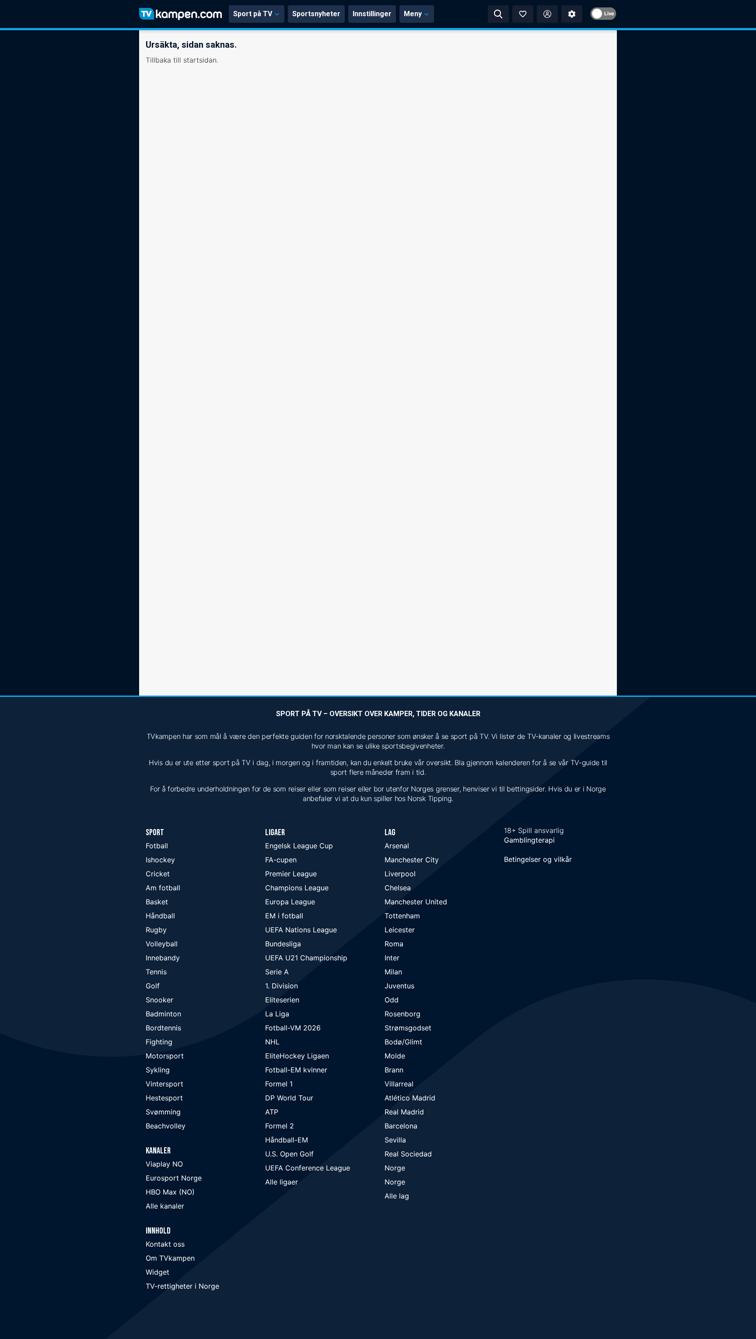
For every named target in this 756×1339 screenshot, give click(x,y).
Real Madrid (404, 1111)
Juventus (399, 985)
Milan (393, 971)
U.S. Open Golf (289, 1153)
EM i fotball (284, 915)
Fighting (159, 1041)
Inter (392, 957)
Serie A (277, 971)
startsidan (200, 60)
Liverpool (400, 873)
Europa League (290, 901)
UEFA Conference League (307, 1167)
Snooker (159, 999)
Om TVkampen (170, 1258)
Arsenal (397, 845)
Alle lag (397, 1195)
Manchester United (416, 901)
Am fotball (163, 887)
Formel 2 (279, 1125)
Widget (157, 1272)
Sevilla (395, 1139)
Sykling (158, 1069)
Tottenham (402, 915)
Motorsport (165, 1055)
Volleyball (162, 943)
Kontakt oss (165, 1244)
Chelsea (398, 887)
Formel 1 (279, 1083)
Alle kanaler (165, 1206)
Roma (394, 943)
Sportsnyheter (316, 14)
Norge (395, 1167)
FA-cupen (281, 859)
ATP (271, 1111)
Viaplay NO (164, 1164)
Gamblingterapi (529, 840)
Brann (394, 1069)
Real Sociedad (408, 1153)
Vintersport (164, 1083)
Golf (153, 985)
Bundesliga (283, 943)
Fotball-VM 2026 (293, 1027)
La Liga (277, 1013)
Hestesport (164, 1097)
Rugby (156, 929)
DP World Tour (289, 1097)
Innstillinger (372, 14)
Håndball (160, 915)
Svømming (163, 1111)
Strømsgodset (408, 1027)
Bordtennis (163, 1027)
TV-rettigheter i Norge (182, 1286)
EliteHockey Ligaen (297, 1055)
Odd (392, 999)
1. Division (281, 985)
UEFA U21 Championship (306, 957)
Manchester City (412, 859)
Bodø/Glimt (403, 1041)
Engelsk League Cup (299, 845)
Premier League (291, 873)
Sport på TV (252, 14)
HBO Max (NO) (170, 1192)
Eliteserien (282, 999)
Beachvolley (166, 1125)
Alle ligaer (281, 1181)
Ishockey (160, 859)
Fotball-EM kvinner (296, 1069)
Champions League (297, 887)
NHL (272, 1041)
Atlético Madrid (410, 1097)
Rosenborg (402, 1013)
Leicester (400, 929)
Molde (395, 1055)
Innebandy (163, 957)
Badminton (163, 1013)
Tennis (156, 971)
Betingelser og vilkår (538, 859)
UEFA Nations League (301, 929)
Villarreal (399, 1083)
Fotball (157, 845)
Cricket (158, 873)
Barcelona (401, 1125)
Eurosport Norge (174, 1178)
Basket (157, 901)
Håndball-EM (286, 1139)
